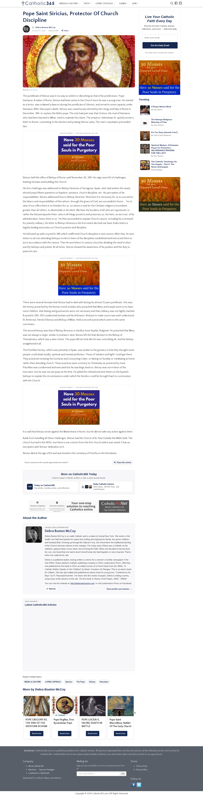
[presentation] (23, 712)
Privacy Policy (141, 770)
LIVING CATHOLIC (105, 3)
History (92, 682)
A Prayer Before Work (161, 107)
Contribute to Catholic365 (39, 773)
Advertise (32, 770)
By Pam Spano (156, 110)
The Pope (81, 682)
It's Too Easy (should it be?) (164, 132)
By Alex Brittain (156, 170)
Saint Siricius (33, 90)
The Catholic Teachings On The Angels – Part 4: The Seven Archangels (164, 164)
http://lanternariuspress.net (82, 583)
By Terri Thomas (157, 156)
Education (104, 682)
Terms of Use (141, 766)
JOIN (134, 3)
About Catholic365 (36, 766)
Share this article (123, 462)
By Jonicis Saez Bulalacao (161, 135)
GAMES (123, 3)
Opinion (68, 682)
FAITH (87, 3)
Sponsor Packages (46, 770)
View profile (53, 31)
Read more (36, 733)
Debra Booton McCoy (45, 27)
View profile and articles (119, 589)
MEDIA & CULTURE (69, 3)
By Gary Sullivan (157, 125)
